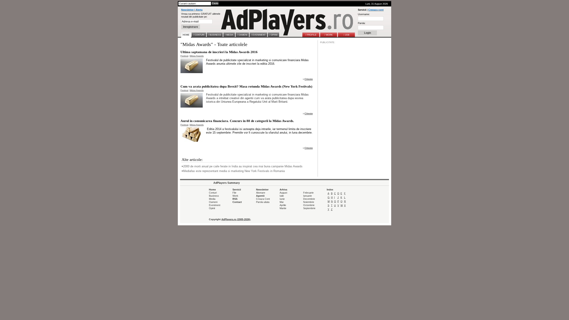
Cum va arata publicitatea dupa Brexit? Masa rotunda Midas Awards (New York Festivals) (246, 86)
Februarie (308, 192)
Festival (184, 56)
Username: (364, 14)
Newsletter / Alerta (191, 9)
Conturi (213, 192)
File (234, 192)
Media (212, 199)
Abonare (260, 192)
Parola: (361, 23)
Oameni (213, 202)
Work (235, 195)
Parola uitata (262, 202)
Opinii (212, 208)
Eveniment (214, 205)
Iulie (282, 195)
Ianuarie (307, 195)
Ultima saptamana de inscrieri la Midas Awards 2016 (219, 52)
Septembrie (309, 208)
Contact (237, 202)
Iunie (282, 199)
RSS (234, 199)
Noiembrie (308, 202)
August (283, 192)
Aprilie (283, 205)
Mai (281, 202)
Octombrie (309, 205)
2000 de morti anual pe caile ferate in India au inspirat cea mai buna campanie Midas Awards (243, 166)
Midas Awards (197, 56)
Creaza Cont (263, 199)
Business (214, 195)
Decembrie (309, 199)
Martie (283, 208)
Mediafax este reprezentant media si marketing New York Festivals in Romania (234, 171)
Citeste (309, 79)
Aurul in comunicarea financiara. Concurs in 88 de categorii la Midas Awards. (237, 121)
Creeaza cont (376, 9)
